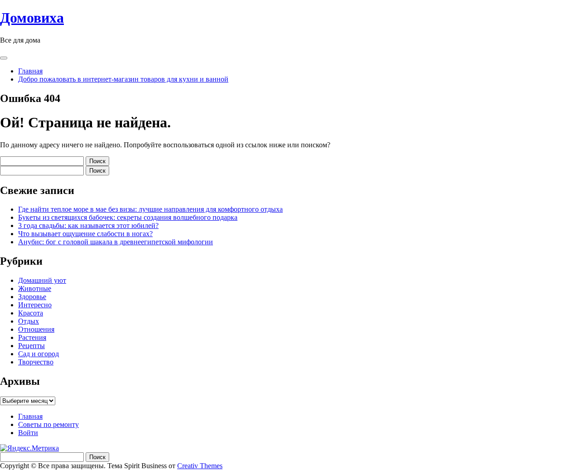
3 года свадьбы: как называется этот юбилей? (88, 225)
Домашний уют (42, 280)
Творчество (35, 362)
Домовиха (32, 18)
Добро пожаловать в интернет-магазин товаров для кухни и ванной (123, 79)
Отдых (28, 321)
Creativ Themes (199, 466)
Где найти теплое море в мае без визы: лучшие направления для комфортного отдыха (150, 209)
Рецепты (31, 345)
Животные (34, 288)
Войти (28, 432)
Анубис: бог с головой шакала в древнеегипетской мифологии (115, 242)
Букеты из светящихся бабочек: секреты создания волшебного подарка (127, 217)
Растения (32, 337)
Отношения (36, 329)
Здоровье (32, 296)
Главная (30, 71)
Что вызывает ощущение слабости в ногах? (85, 233)
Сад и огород (38, 354)
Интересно (35, 305)
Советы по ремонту (48, 424)
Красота (30, 313)
